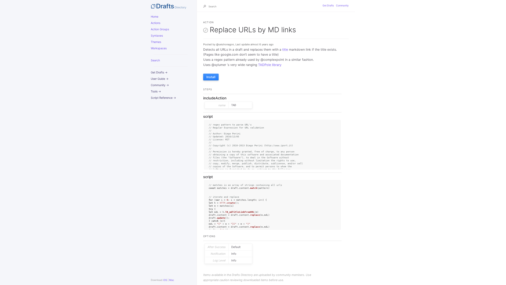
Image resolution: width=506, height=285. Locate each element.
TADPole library (269, 65)
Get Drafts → (159, 72)
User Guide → (159, 78)
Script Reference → (163, 97)
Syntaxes (157, 35)
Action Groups (160, 29)
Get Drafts (328, 5)
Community (342, 5)
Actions (155, 23)
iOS (165, 279)
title (285, 49)
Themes (156, 42)
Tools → (156, 91)
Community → (160, 85)
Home (154, 16)
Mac (171, 279)
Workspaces (159, 48)
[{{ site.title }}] (170, 6)
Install (210, 77)
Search (155, 60)
